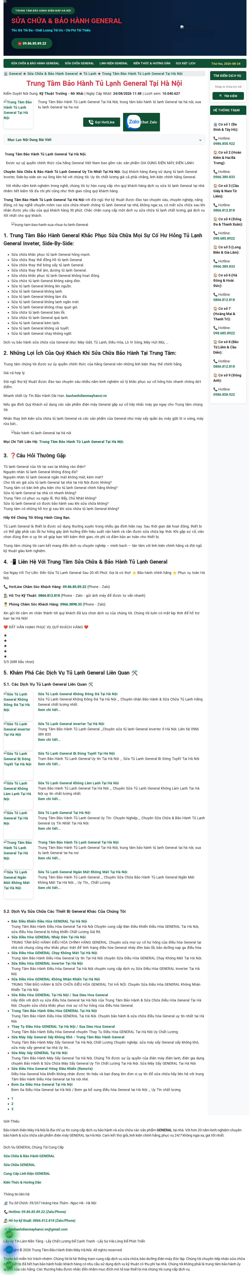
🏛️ (6, 74)
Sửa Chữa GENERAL (19, 1165)
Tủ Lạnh (89, 74)
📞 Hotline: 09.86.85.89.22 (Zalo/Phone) (35, 1212)
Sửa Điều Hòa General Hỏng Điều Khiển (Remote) (52, 1069)
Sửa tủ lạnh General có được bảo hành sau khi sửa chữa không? (56, 503)
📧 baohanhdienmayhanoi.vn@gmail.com (36, 1229)
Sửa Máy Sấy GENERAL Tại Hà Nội (39, 1053)
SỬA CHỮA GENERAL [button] (79, 63)
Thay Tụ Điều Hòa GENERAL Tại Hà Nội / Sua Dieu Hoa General (63, 1026)
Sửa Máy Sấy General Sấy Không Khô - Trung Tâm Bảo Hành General (67, 1037)
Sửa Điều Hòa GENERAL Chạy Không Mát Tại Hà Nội (54, 953)
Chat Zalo (149, 122)
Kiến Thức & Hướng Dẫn (151, 63)
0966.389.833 (224, 177)
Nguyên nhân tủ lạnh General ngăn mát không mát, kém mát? (53, 477)
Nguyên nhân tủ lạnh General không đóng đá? (41, 472)
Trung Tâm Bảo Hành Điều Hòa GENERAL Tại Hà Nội (54, 1011)
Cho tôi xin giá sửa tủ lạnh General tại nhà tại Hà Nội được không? (58, 482)
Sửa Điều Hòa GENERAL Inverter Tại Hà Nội (47, 963)
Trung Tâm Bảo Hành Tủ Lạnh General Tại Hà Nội (142, 74)
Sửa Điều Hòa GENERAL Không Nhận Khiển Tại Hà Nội (55, 979)
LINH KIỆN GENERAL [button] (114, 63)
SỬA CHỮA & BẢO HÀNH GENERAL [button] (35, 63)
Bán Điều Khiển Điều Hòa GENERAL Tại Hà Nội (49, 921)
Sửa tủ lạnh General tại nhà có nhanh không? (40, 493)
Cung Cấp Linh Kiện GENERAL (27, 1173)
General (15, 74)
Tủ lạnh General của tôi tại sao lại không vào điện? (45, 467)
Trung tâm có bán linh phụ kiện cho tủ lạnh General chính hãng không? (61, 488)
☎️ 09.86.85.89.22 (32, 43)
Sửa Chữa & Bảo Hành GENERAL (29, 1156)
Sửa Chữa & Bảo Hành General (52, 74)
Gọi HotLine (104, 122)
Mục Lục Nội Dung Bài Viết (30, 140)
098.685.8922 (224, 238)
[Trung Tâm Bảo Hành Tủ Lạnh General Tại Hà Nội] (18, 114)
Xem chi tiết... (49, 710)
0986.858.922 (224, 144)
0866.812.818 (224, 210)
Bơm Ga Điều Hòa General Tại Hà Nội (41, 1084)
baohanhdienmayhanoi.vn (86, 396)
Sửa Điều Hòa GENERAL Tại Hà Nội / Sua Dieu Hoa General (59, 995)
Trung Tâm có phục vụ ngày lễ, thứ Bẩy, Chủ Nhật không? (50, 498)
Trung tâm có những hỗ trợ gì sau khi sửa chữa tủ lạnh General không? (61, 509)
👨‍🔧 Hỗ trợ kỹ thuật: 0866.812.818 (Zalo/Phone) (39, 1220)
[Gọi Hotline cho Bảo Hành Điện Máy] (9, 1234)
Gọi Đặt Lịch (185, 63)
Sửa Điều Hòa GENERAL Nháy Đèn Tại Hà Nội (48, 937)
